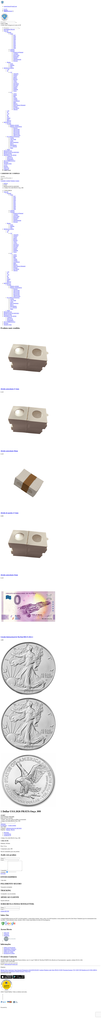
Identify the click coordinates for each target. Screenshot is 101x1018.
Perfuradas (16, 56)
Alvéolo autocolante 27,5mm (10, 389)
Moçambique (13, 145)
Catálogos (9, 156)
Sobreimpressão (17, 59)
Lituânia (15, 99)
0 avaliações (4, 825)
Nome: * (3, 907)
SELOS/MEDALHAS (9, 161)
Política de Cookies (8, 952)
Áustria (15, 76)
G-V (11, 92)
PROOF (9, 121)
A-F (11, 72)
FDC (11, 66)
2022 (14, 42)
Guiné (11, 141)
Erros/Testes (16, 55)
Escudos (9, 123)
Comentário (4, 870)
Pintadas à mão (47, 970)
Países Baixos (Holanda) (19, 105)
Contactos (6, 169)
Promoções (6, 935)
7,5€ (8, 113)
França (15, 91)
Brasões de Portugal (18, 52)
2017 (14, 35)
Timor (11, 148)
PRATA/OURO (8, 153)
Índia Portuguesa (14, 142)
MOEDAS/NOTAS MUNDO (11, 152)
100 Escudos (16, 129)
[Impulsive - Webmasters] (8, 1007)
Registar (6, 166)
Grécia (15, 93)
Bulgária (15, 79)
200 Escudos (16, 131)
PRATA (13, 829)
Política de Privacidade (9, 950)
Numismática (10, 159)
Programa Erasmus (67, 970)
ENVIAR (3, 873)
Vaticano (15, 109)
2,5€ (8, 111)
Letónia (15, 98)
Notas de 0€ (10, 158)
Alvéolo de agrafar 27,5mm (9, 513)
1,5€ (8, 69)
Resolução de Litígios (9, 953)
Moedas (8, 829)
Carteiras (12, 49)
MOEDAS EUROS (9, 68)
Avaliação (3, 872)
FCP (29, 971)
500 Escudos (16, 133)
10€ (8, 116)
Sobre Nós (6, 168)
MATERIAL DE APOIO (10, 155)
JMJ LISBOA (93, 970)
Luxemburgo (16, 101)
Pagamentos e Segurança (10, 949)
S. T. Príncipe (13, 146)
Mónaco (15, 103)
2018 (14, 36)
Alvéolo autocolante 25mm (9, 575)
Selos (53, 970)
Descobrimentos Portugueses (8, 971)
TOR (80, 970)
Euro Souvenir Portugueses (21, 970)
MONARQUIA (8, 151)
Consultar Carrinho (5, 180)
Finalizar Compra (14, 180)
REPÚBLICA (7, 122)
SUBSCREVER (5, 911)
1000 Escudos (16, 135)
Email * (2, 909)
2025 (14, 46)
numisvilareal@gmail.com (10, 6)
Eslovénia (15, 85)
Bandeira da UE (86, 970)
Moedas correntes (14, 125)
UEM (77, 970)
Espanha (15, 86)
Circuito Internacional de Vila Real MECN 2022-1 (17, 637)
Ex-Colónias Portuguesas (13, 136)
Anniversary (11, 970)
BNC (8, 119)
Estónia (15, 88)
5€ (7, 112)
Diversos (15, 61)
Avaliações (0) (7, 835)
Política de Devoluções (9, 947)
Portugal (9, 32)
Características (7, 834)
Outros (8, 118)
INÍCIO (6, 183)
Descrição (6, 832)
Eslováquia (16, 83)
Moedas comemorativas (16, 126)
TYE (74, 970)
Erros (26, 971)
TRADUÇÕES (8, 163)
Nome (3, 858)
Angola (12, 138)
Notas (11, 33)
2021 (14, 41)
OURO (61, 970)
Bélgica (15, 78)
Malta (14, 102)
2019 (14, 38)
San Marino (16, 108)
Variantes (12, 51)
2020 (14, 39)
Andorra (15, 75)
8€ (7, 115)
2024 (14, 45)
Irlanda (15, 95)
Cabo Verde (13, 139)
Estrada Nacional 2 (20, 971)
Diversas (15, 128)
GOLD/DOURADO (33, 970)
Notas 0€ (6, 31)
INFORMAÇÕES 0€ (9, 29)
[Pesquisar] (16, 22)
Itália (14, 96)
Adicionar (3, 824)
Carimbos (15, 53)
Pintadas (15, 58)
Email (2, 860)
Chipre (15, 81)
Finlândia (15, 89)
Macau (11, 143)
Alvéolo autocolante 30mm (9, 451)
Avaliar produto (12, 825)
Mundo (9, 62)
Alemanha (15, 73)
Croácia (15, 82)
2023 (14, 43)
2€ (7, 71)
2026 (14, 48)
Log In (5, 9)
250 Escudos (16, 132)
